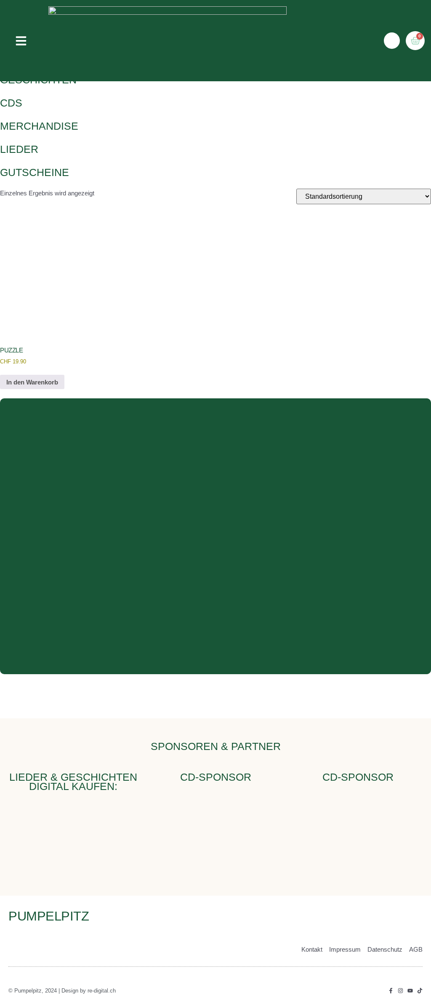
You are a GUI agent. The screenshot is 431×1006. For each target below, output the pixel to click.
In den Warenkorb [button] (32, 382)
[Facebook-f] (391, 990)
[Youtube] (410, 990)
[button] (21, 41)
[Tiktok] (420, 990)
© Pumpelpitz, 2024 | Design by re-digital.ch (62, 990)
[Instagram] (400, 990)
